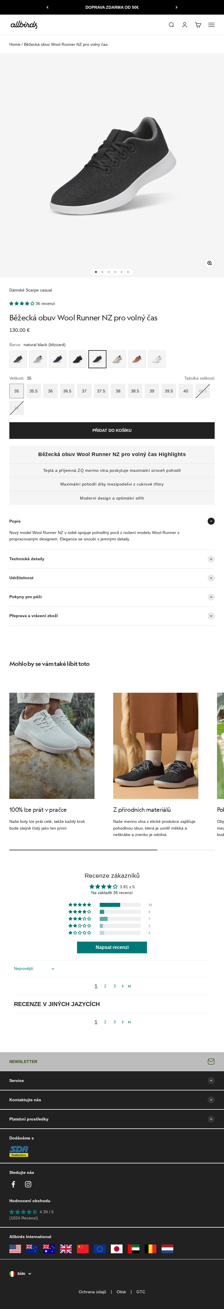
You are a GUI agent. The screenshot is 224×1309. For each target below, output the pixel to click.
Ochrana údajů (92, 1291)
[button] (22, 303)
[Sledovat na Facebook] (13, 1184)
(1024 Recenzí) (23, 1218)
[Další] (177, 7)
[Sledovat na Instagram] (28, 1184)
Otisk (121, 1291)
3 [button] (114, 986)
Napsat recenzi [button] (112, 947)
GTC (140, 1291)
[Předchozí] (47, 7)
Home (14, 44)
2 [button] (105, 986)
